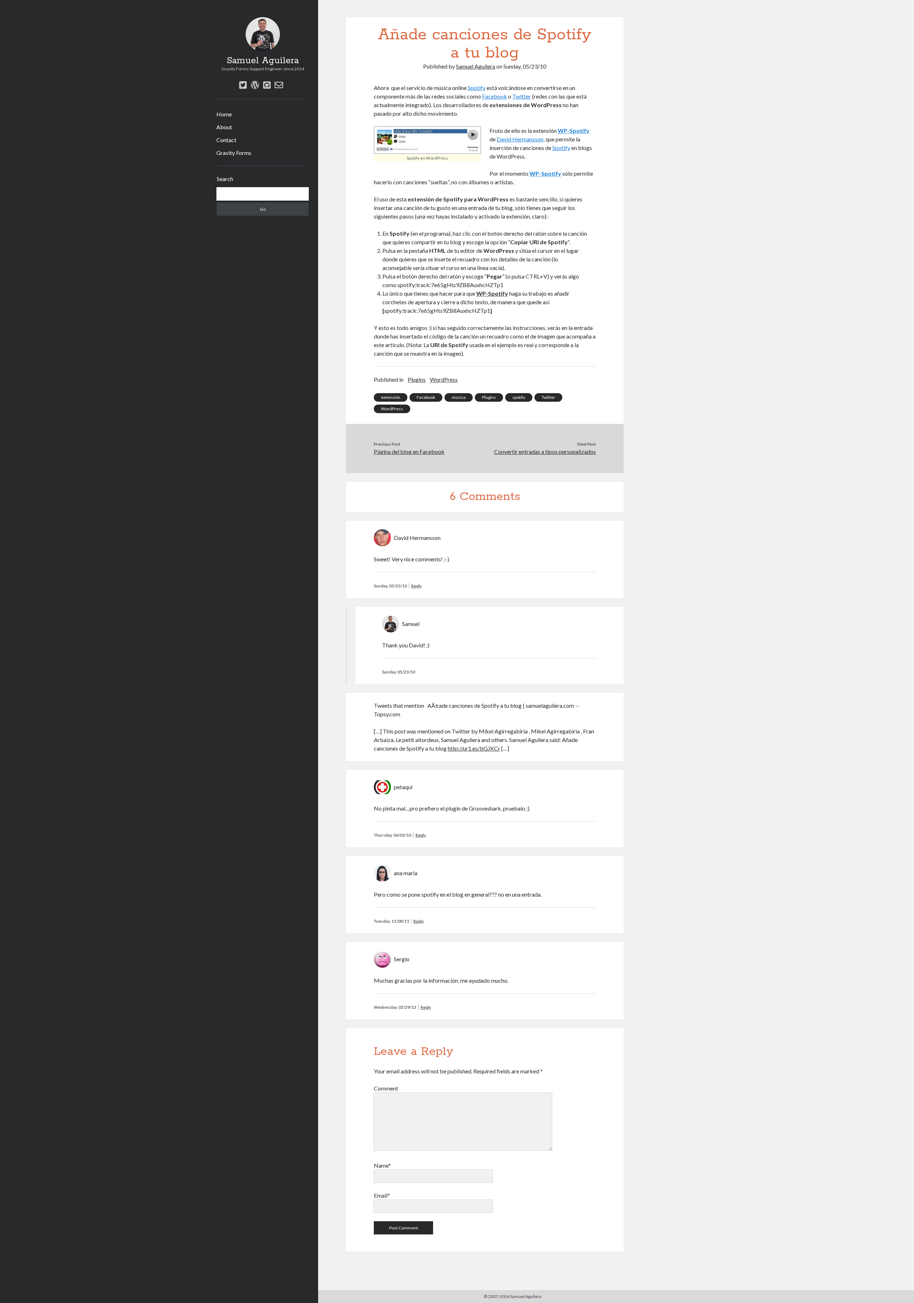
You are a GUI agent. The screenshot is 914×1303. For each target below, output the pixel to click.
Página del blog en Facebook (409, 451)
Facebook (494, 96)
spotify (518, 397)
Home (224, 114)
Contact (226, 139)
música (459, 397)
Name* (382, 1165)
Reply (416, 585)
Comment (386, 1088)
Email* (382, 1195)
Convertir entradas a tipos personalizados (545, 451)
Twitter (521, 96)
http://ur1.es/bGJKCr (474, 748)
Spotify (477, 87)
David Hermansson (520, 139)
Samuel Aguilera (263, 60)
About (224, 127)
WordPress (444, 379)
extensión (390, 397)
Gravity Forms (233, 152)
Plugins (417, 379)
